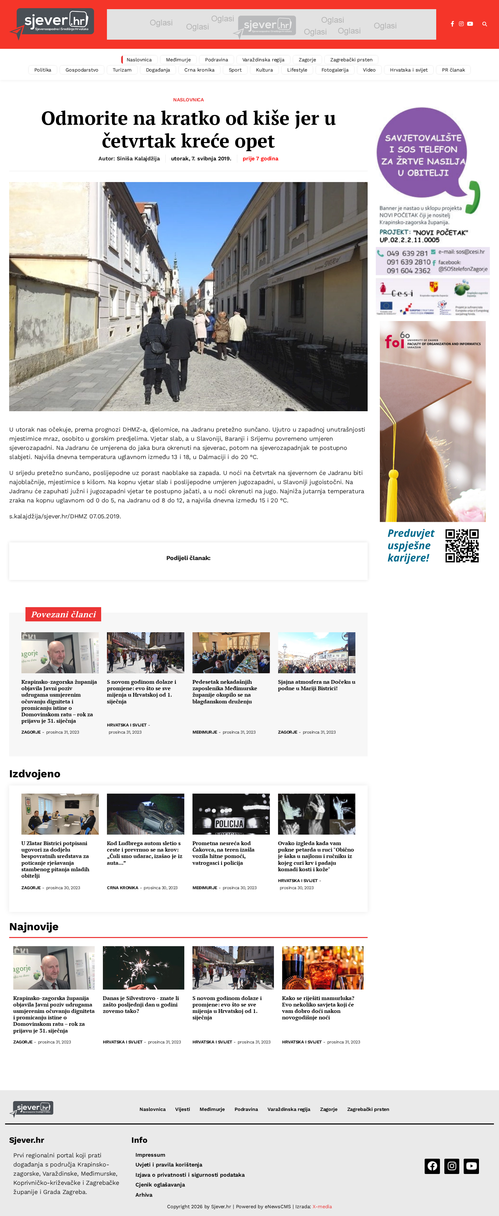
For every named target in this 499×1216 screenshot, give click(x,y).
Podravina (216, 59)
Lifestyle (297, 70)
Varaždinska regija (263, 59)
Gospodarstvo (82, 70)
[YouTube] (470, 24)
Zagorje (307, 59)
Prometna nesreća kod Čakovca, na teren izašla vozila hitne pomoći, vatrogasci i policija (223, 853)
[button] (485, 24)
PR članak (453, 70)
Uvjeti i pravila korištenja (168, 1164)
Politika (43, 70)
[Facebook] (452, 24)
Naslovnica (139, 59)
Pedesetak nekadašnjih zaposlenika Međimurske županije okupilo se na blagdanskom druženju (224, 692)
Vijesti (182, 1109)
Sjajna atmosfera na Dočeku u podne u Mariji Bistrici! (316, 685)
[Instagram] (461, 24)
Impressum (150, 1155)
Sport (235, 70)
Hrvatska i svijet (409, 70)
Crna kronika (199, 70)
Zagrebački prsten (351, 59)
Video (369, 70)
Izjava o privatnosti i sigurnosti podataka (190, 1175)
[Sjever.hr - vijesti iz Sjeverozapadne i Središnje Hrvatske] (51, 24)
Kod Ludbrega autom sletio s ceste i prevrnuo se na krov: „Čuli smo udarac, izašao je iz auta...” (144, 853)
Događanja (158, 70)
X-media (322, 1206)
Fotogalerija (335, 70)
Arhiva (143, 1195)
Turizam (122, 70)
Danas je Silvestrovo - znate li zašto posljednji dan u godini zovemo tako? (141, 1005)
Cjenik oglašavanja (160, 1184)
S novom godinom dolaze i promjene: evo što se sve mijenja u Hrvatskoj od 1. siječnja (141, 692)
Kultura (264, 70)
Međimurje (178, 59)
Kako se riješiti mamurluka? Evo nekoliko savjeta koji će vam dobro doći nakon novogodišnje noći (318, 1008)
